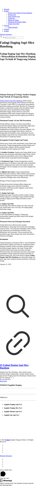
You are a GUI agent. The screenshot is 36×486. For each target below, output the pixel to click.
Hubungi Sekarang (6, 34)
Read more (3, 381)
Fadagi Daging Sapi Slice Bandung (11, 101)
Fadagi (7, 440)
